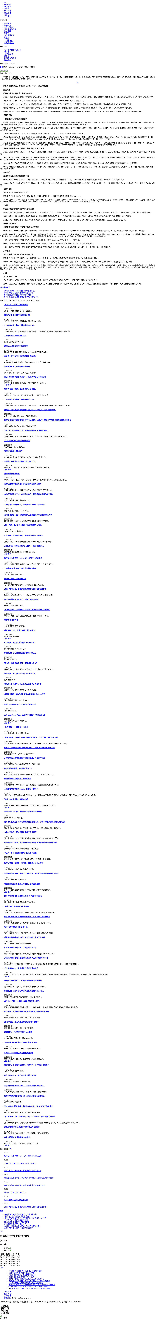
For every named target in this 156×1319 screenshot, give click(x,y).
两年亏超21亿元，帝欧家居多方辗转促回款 (20, 1075)
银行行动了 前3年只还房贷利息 (16, 927)
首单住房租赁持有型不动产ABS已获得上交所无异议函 (24, 937)
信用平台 (7, 6)
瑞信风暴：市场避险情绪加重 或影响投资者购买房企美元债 (26, 1011)
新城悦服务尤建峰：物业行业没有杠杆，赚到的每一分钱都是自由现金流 (31, 873)
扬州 (1, 287)
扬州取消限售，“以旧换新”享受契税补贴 (19, 291)
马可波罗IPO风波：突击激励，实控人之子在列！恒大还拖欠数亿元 (29, 1117)
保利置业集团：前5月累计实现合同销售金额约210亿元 (24, 694)
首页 (6, 2)
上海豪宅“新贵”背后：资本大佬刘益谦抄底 (20, 568)
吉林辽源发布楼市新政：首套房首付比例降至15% (23, 484)
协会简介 (7, 23)
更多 (10, 1149)
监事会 (6, 33)
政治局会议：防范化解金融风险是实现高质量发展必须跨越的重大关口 (30, 842)
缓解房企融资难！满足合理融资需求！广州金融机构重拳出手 (27, 917)
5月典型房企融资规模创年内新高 (16, 906)
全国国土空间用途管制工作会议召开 (17, 779)
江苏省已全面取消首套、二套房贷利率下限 (20, 948)
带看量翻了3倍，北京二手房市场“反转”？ (20, 630)
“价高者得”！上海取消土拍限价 (16, 727)
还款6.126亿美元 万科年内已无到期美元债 (20, 704)
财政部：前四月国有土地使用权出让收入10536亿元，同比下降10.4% (30, 410)
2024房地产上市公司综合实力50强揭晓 (18, 1228)
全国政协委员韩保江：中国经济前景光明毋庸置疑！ (23, 980)
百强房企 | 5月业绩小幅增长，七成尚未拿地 (20, 1214)
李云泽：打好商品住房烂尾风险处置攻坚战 (20, 356)
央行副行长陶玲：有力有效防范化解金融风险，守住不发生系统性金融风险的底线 (34, 822)
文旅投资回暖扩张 (11, 620)
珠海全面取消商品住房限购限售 (16, 346)
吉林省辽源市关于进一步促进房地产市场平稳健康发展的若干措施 (28, 494)
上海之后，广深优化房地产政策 (16, 305)
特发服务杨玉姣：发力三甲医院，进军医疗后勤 (22, 884)
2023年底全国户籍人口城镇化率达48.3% (19, 325)
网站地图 (7, 1298)
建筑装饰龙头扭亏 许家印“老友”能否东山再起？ (22, 1127)
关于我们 (7, 1292)
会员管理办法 (9, 27)
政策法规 (7, 12)
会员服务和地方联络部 (12, 50)
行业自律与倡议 (10, 29)
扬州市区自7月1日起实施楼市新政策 (17, 295)
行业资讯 (7, 8)
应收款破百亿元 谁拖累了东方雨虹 (17, 1137)
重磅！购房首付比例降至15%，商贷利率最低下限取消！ (25, 377)
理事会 (6, 37)
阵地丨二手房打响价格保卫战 (15, 579)
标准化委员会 (9, 43)
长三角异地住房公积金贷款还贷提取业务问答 (21, 968)
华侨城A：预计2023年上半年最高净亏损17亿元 (21, 1001)
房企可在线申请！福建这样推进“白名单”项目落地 (23, 896)
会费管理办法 (9, 35)
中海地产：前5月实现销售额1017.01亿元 (19, 643)
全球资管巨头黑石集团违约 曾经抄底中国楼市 (21, 1022)
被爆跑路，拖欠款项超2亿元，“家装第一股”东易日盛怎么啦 (26, 1065)
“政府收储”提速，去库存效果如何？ (22, 1275)
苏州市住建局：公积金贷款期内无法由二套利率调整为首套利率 (28, 515)
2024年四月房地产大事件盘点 (15, 336)
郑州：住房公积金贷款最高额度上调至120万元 (26, 1279)
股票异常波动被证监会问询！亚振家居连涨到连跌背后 (24, 1096)
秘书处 (6, 39)
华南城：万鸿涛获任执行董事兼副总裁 (18, 1053)
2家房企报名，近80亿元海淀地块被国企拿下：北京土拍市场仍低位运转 (31, 737)
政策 (1, 67)
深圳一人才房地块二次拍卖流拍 (16, 799)
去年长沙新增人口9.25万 (13, 451)
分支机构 (7, 60)
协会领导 (7, 25)
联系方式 (7, 1294)
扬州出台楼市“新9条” (12, 474)
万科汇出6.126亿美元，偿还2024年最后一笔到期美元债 (24, 715)
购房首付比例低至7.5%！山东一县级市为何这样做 (23, 558)
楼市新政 (6, 287)
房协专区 (7, 4)
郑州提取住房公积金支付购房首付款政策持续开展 (23, 812)
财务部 (6, 56)
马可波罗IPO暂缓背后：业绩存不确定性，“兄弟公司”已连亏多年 (28, 1106)
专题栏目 (7, 14)
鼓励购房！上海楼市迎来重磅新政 (17, 315)
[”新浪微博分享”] (1, 71)
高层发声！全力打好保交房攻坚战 (17, 367)
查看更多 (7, 385)
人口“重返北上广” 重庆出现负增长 (17, 441)
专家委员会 (8, 41)
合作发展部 (8, 54)
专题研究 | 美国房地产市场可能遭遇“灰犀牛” (21, 1042)
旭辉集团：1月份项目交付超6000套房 (18, 1032)
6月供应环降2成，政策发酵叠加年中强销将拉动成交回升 (25, 589)
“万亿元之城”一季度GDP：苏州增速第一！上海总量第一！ (26, 430)
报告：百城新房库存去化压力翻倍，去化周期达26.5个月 (25, 1218)
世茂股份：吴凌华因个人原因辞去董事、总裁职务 (23, 684)
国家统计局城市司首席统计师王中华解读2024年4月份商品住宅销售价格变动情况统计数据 (37, 420)
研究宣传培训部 (10, 58)
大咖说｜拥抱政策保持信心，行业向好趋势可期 (22, 1226)
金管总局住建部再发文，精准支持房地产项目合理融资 (24, 505)
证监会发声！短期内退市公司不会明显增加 (20, 389)
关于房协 (7, 16)
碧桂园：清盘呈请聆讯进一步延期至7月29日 (20, 663)
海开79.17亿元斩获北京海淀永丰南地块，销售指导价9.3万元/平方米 (29, 748)
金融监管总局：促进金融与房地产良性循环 (20, 832)
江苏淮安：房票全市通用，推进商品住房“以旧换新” (23, 535)
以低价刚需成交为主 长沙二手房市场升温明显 (21, 599)
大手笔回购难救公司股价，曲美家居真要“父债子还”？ (24, 1086)
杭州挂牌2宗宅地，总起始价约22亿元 (18, 768)
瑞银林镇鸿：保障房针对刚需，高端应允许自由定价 (23, 863)
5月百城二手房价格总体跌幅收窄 (16, 1216)
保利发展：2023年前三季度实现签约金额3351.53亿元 (24, 991)
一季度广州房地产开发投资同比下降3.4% (19, 461)
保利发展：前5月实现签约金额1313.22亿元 (20, 653)
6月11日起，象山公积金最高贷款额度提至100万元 (23, 525)
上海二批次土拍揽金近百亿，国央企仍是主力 (21, 789)
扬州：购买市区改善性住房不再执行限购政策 (21, 297)
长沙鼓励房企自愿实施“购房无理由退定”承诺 (26, 1283)
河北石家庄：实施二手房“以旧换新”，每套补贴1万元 (24, 546)
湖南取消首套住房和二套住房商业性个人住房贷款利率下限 (26, 958)
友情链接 (7, 1296)
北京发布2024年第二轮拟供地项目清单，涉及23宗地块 (24, 758)
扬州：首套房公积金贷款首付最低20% (18, 293)
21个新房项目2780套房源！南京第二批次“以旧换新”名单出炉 (27, 610)
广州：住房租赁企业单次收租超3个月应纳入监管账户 (29, 1287)
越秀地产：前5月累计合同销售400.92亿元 (19, 673)
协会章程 (7, 31)
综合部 (6, 52)
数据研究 (7, 10)
